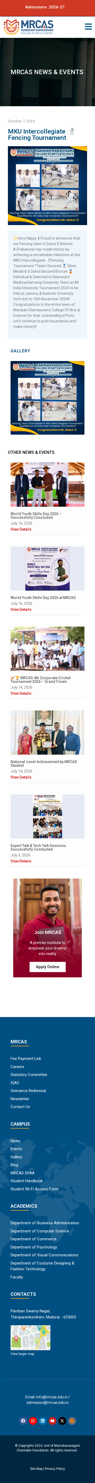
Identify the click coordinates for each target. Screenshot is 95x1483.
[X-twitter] (62, 1421)
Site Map (36, 1469)
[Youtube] (52, 1421)
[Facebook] (23, 1421)
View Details (21, 529)
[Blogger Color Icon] (72, 1421)
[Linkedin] (43, 1421)
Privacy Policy (55, 1469)
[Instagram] (33, 1421)
